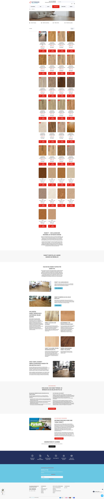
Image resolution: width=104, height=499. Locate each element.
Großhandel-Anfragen (43, 489)
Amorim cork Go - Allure (42, 179)
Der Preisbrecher (32, 497)
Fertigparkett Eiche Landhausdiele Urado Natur (70, 44)
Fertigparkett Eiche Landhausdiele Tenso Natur (42, 158)
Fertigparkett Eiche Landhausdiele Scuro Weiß (70, 89)
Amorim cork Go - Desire (61, 200)
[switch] (3, 493)
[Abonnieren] (62, 477)
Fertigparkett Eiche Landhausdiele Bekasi (52, 112)
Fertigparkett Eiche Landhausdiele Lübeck (43, 112)
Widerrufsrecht (54, 489)
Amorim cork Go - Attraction (42, 221)
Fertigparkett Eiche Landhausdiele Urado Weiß (52, 89)
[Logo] (34, 2)
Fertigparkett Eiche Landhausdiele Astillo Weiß (61, 44)
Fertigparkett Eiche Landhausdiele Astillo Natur (52, 44)
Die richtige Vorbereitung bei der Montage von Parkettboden (39, 394)
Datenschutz (54, 488)
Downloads (42, 490)
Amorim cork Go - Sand (52, 179)
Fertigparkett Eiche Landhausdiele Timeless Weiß (42, 44)
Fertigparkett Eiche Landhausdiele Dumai (71, 112)
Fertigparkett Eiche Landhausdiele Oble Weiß (52, 67)
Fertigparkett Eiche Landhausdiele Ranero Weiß (61, 67)
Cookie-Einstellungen (36, 497)
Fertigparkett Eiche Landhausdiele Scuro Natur (61, 89)
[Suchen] (58, 2)
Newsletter (42, 491)
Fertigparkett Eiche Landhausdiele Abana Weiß (42, 89)
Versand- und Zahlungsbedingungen (57, 490)
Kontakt (42, 487)
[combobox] (66, 2)
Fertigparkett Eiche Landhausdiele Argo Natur (61, 158)
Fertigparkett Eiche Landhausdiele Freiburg (61, 112)
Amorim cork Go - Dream (52, 200)
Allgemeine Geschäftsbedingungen (57, 487)
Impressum (54, 491)
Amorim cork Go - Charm (71, 200)
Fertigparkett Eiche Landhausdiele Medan (61, 134)
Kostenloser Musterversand (44, 488)
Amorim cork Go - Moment (61, 179)
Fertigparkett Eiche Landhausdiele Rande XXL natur (70, 135)
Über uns (54, 492)
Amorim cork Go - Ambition (52, 221)
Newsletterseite (53, 474)
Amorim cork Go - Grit (71, 179)
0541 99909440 (53, 1)
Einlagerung (42, 492)
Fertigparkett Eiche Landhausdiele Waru (42, 134)
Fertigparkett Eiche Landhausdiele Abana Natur (71, 67)
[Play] (40, 424)
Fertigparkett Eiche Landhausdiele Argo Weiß (71, 158)
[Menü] (4, 488)
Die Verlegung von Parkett (58, 393)
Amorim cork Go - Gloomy (42, 200)
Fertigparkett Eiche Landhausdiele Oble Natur (42, 67)
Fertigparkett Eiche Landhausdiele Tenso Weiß (52, 158)
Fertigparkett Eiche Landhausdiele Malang (52, 134)
